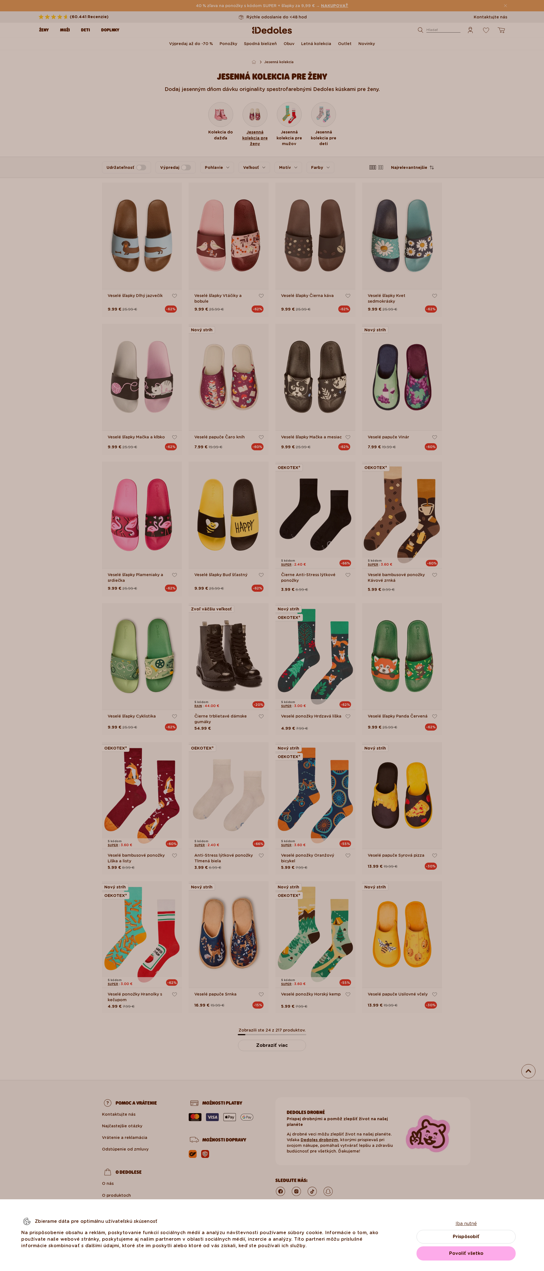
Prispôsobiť (466, 1236)
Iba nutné (466, 1223)
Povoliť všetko (466, 1253)
